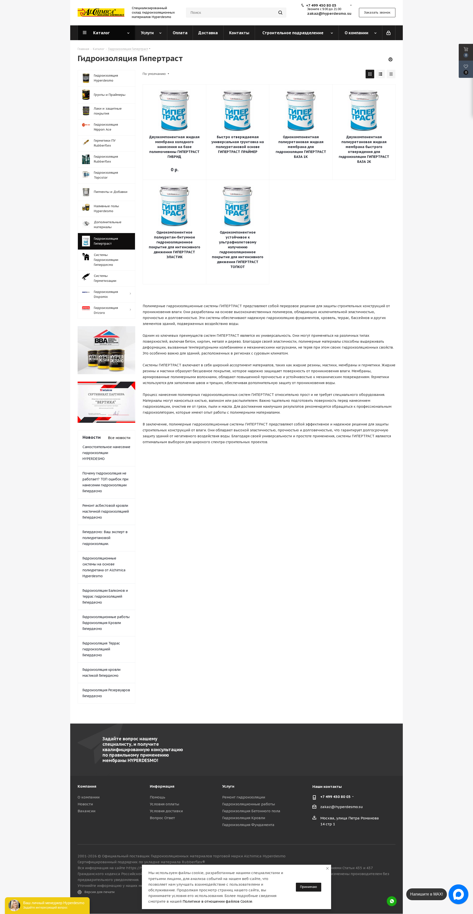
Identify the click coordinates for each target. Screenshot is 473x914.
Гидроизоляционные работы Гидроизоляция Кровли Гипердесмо (106, 623)
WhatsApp (392, 901)
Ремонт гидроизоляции (243, 797)
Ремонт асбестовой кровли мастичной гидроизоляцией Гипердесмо (106, 511)
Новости (85, 804)
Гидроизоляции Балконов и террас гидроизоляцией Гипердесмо (105, 596)
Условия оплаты (164, 804)
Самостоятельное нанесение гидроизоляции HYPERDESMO (106, 453)
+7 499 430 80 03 (321, 5)
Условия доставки (166, 811)
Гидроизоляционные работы (248, 804)
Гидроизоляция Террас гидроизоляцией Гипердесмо (101, 649)
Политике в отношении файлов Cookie (217, 901)
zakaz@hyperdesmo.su (341, 806)
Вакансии (86, 811)
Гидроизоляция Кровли (243, 817)
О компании (89, 797)
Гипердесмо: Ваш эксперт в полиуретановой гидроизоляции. (105, 538)
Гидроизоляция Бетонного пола (251, 811)
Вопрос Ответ (162, 817)
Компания (87, 786)
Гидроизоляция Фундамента (248, 824)
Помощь (157, 797)
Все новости (119, 437)
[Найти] (280, 12)
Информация (162, 786)
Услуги (228, 786)
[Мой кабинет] (389, 32)
